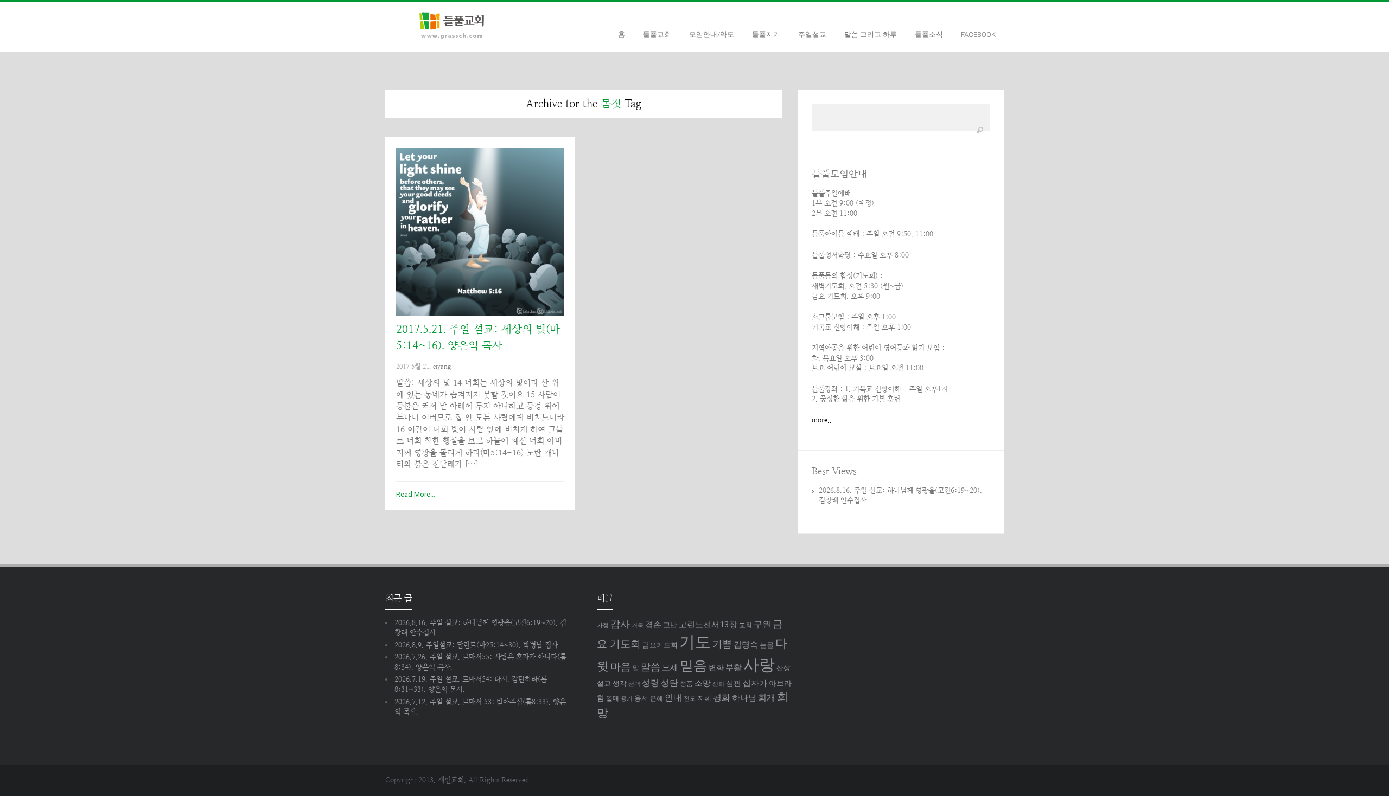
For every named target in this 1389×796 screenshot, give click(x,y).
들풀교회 (657, 34)
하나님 (744, 698)
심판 (733, 683)
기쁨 (722, 644)
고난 (670, 625)
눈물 (767, 645)
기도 (695, 642)
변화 (716, 667)
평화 (721, 697)
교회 (745, 625)
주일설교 (812, 34)
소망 (702, 683)
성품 (686, 684)
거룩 (637, 625)
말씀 (650, 666)
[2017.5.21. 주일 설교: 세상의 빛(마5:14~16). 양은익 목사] (480, 232)
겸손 (653, 625)
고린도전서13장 (708, 625)
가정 (603, 625)
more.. (822, 420)
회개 (766, 697)
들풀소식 (929, 34)
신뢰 (718, 684)
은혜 (656, 698)
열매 (612, 698)
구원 (762, 624)
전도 (690, 698)
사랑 (759, 665)
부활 (733, 667)
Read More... (415, 494)
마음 (620, 667)
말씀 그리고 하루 (870, 34)
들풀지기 (766, 34)
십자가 (755, 683)
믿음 (693, 665)
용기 (627, 698)
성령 (650, 683)
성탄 (669, 683)
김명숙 (746, 645)
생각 (620, 683)
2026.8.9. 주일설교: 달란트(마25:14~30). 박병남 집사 (476, 645)
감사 (620, 624)
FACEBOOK (978, 34)
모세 (670, 667)
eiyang (442, 366)
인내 (673, 697)
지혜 (704, 698)
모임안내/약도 (711, 34)
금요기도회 (660, 645)
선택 (634, 684)
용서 (641, 698)
